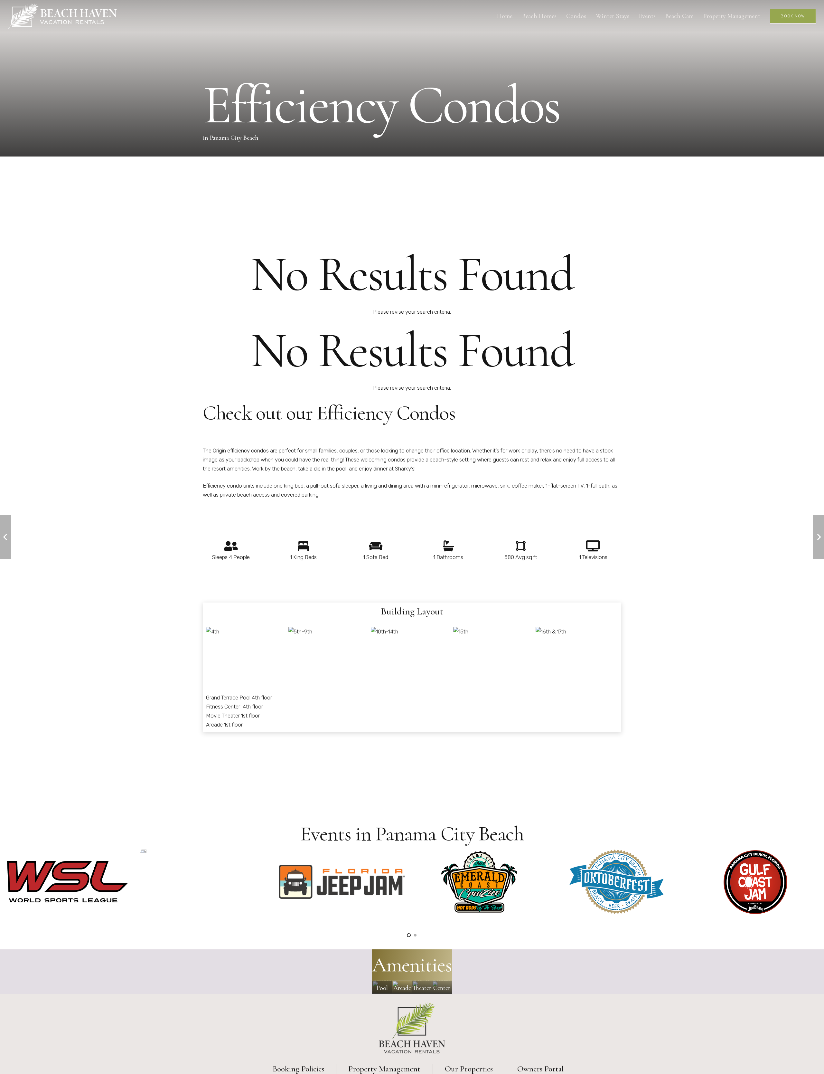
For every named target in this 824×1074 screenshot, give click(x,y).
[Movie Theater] (422, 987)
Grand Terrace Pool (228, 697)
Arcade (214, 724)
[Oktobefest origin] (616, 882)
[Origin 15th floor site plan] (460, 632)
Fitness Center (223, 706)
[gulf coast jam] (755, 882)
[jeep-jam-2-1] (341, 882)
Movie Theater (223, 715)
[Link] (62, 16)
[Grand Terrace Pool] (382, 987)
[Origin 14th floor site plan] (212, 631)
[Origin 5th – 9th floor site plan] (300, 635)
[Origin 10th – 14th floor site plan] (384, 636)
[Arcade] (402, 987)
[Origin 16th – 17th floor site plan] (551, 638)
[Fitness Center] (442, 987)
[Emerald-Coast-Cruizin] (479, 882)
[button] (409, 935)
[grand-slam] (143, 851)
